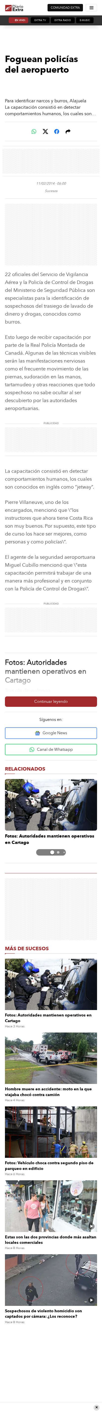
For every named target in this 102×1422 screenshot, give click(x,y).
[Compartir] (68, 131)
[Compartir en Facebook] (56, 131)
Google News (55, 733)
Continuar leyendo (51, 701)
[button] (46, 852)
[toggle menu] (91, 7)
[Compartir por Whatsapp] (33, 131)
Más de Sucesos (27, 948)
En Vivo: (20, 20)
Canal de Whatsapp (55, 749)
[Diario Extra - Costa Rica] (14, 7)
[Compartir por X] (45, 131)
